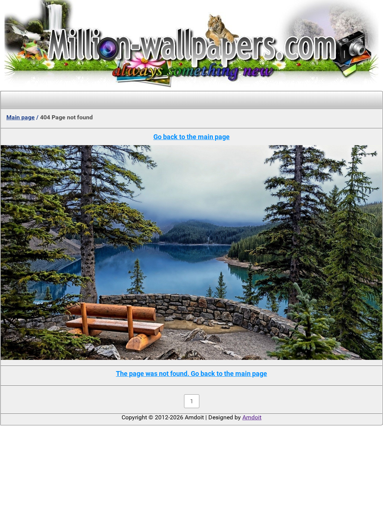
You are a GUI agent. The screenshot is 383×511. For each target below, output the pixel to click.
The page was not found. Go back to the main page (191, 373)
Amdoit (251, 417)
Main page (20, 117)
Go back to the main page (191, 137)
